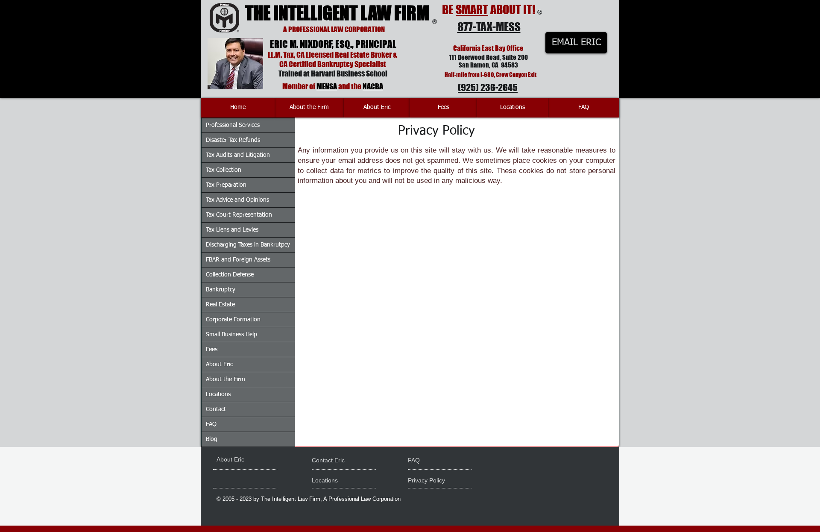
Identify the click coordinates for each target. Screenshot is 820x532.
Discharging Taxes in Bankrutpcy (248, 245)
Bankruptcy (220, 290)
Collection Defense (230, 275)
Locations (218, 394)
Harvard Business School (349, 73)
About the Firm (225, 379)
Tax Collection (223, 170)
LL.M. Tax (281, 54)
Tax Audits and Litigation (238, 155)
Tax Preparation (226, 185)
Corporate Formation (233, 320)
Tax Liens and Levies (232, 230)
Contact (216, 409)
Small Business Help (231, 335)
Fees (211, 350)
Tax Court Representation (239, 215)
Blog (211, 439)
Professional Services (233, 125)
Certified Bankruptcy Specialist (337, 64)
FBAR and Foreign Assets (238, 260)
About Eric (219, 364)
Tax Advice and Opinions (237, 200)
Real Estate (220, 305)
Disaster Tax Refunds (233, 140)
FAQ (211, 424)
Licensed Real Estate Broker (349, 54)
